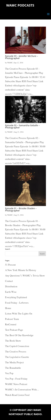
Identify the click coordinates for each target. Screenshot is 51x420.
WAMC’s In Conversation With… (22, 389)
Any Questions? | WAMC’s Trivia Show (25, 275)
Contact (9, 281)
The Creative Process (15, 351)
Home (8, 308)
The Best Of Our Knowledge (19, 335)
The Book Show (13, 340)
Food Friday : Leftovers (17, 302)
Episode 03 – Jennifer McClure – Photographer (21, 57)
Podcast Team (12, 319)
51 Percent (10, 264)
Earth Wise (10, 291)
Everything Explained (16, 297)
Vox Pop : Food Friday (16, 378)
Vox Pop (9, 373)
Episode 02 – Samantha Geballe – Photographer (22, 126)
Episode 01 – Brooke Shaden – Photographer (21, 209)
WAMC (10, 62)
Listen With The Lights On (18, 313)
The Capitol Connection (17, 346)
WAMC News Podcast (16, 384)
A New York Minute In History (20, 270)
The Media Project (14, 362)
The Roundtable (13, 367)
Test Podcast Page (14, 329)
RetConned (10, 324)
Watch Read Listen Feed (17, 395)
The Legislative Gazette (17, 357)
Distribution (11, 286)
